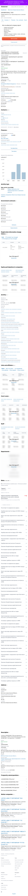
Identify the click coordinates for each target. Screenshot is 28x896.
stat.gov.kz (25, 52)
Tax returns (14, 151)
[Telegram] (1, 891)
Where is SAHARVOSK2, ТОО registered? (10, 787)
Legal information (4, 885)
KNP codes (17, 867)
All (9, 488)
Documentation (18, 876)
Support (2, 876)
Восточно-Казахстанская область (16, 9)
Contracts (14, 224)
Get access (14, 38)
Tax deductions (14, 148)
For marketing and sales (5, 861)
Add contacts (16, 127)
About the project (4, 874)
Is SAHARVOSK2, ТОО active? (7, 779)
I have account (14, 42)
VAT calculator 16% (18, 863)
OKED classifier (17, 865)
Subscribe (13, 258)
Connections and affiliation (6, 863)
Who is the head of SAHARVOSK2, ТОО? (10, 784)
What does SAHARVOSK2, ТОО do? (9, 790)
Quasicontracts (14, 227)
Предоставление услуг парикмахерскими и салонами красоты (15, 190)
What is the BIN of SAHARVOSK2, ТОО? (9, 781)
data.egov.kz (10, 127)
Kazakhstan (3, 9)
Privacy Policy (3, 889)
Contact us (3, 878)
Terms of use (3, 887)
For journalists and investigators (7, 880)
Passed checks (7, 504)
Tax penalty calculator (19, 861)
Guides (16, 869)
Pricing (2, 865)
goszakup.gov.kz (4, 127)
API (15, 874)
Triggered (3, 488)
